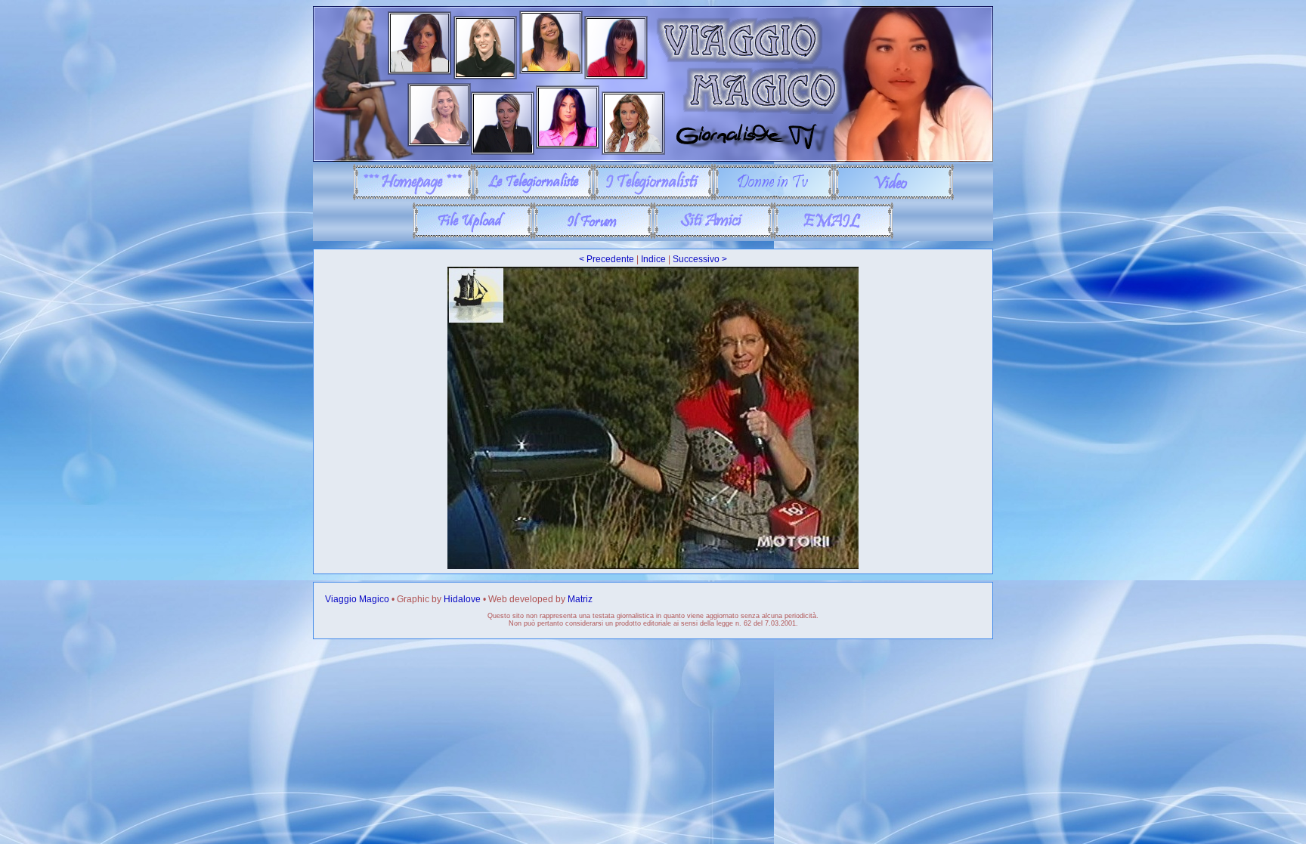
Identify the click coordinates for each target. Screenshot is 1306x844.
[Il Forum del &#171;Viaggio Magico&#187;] (593, 235)
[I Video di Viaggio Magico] (894, 197)
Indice (653, 259)
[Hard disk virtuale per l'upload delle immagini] (473, 235)
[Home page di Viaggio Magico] (413, 197)
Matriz (580, 599)
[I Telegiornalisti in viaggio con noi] (653, 197)
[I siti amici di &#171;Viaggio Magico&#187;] (713, 235)
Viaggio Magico (357, 599)
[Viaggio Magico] (653, 158)
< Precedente (606, 259)
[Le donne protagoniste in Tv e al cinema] (773, 197)
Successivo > (700, 259)
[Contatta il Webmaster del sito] (833, 235)
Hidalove (462, 599)
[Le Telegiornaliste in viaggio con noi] (533, 197)
